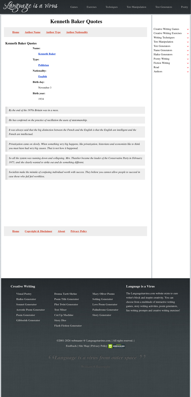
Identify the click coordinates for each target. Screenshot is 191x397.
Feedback (71, 346)
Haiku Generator (26, 299)
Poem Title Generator (66, 299)
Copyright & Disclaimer (38, 231)
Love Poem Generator (104, 304)
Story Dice (60, 320)
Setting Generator (102, 299)
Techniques (112, 7)
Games (74, 7)
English (42, 76)
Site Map (84, 346)
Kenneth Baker (47, 54)
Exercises (91, 7)
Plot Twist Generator (66, 304)
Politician (43, 65)
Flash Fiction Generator (68, 325)
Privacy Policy (79, 231)
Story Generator (101, 315)
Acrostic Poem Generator (30, 309)
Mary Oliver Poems (103, 294)
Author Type (53, 32)
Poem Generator (25, 315)
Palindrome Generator (105, 309)
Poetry (184, 7)
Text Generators (163, 7)
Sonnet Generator (26, 304)
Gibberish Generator (28, 320)
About (61, 231)
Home (15, 32)
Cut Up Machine (63, 315)
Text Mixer (60, 309)
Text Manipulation (136, 7)
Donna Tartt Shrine (65, 294)
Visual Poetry (24, 294)
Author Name (32, 32)
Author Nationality (77, 32)
